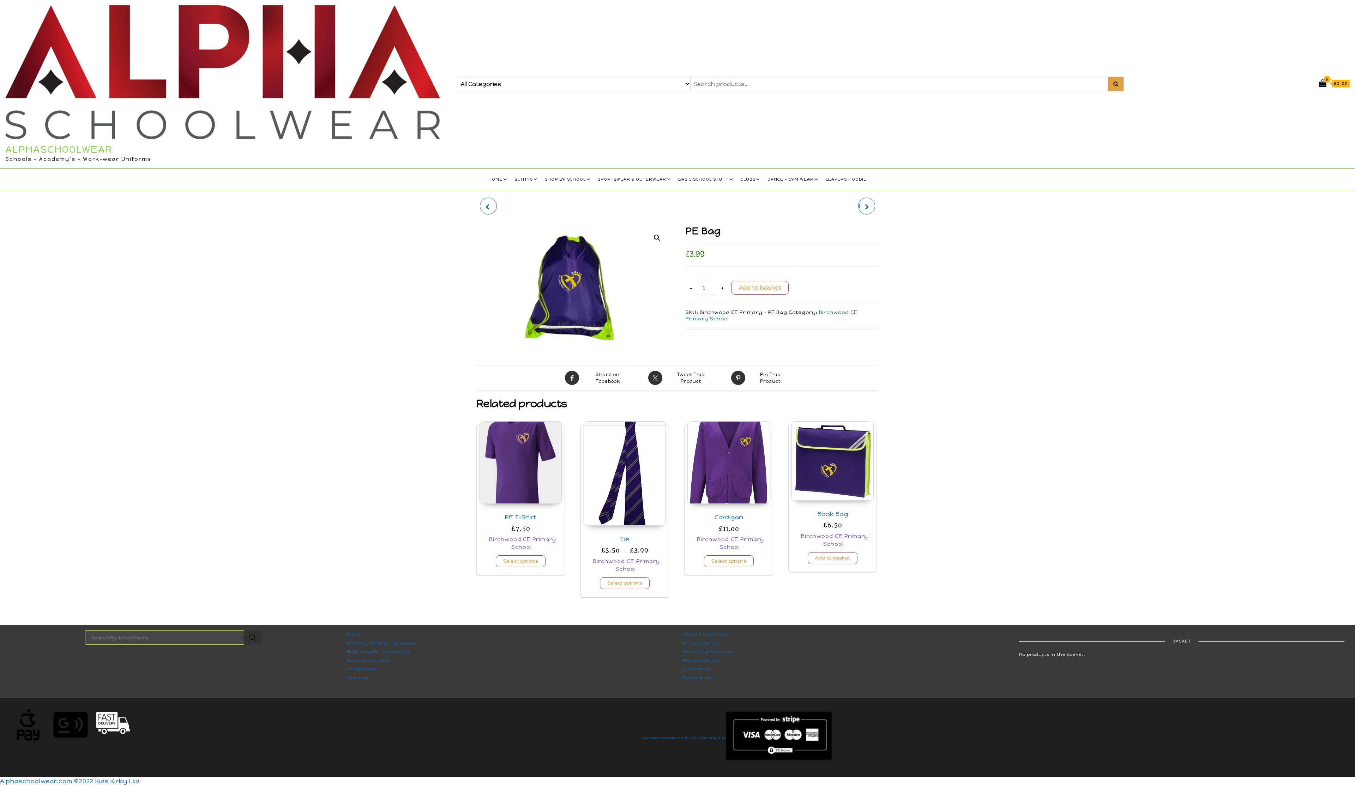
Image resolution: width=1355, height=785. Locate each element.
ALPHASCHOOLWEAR (59, 149)
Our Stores (696, 668)
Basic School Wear (369, 660)
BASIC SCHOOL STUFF (703, 179)
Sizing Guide (698, 677)
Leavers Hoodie (846, 179)
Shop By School (565, 179)
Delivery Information (709, 651)
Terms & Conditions (706, 634)
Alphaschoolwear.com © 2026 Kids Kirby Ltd (684, 738)
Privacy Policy (700, 643)
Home (495, 179)
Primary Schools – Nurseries (382, 643)
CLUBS (748, 179)
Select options (520, 561)
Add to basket (760, 287)
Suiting (523, 179)
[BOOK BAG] (488, 206)
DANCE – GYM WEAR (790, 179)
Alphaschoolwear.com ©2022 (47, 781)
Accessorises (362, 668)
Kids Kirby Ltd (117, 781)
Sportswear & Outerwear (632, 179)
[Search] (252, 637)
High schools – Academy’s (378, 651)
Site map (357, 677)
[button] (657, 237)
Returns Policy (701, 660)
